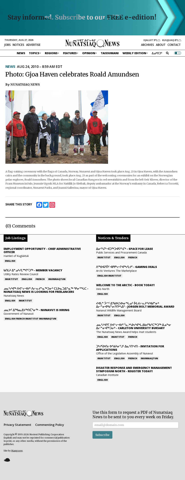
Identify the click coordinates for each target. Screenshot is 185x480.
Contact (174, 45)
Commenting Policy (49, 425)
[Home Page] (92, 43)
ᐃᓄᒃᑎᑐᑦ (157, 53)
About (160, 45)
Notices (18, 45)
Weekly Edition (134, 53)
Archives (147, 45)
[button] (7, 460)
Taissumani (110, 53)
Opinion (88, 53)
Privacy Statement (17, 425)
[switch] (177, 53)
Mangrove (17, 450)
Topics (34, 53)
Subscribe (102, 435)
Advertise (33, 45)
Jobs (7, 45)
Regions (51, 53)
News (21, 53)
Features (70, 53)
